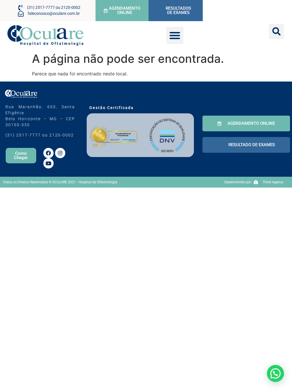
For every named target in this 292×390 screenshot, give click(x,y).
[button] (174, 35)
